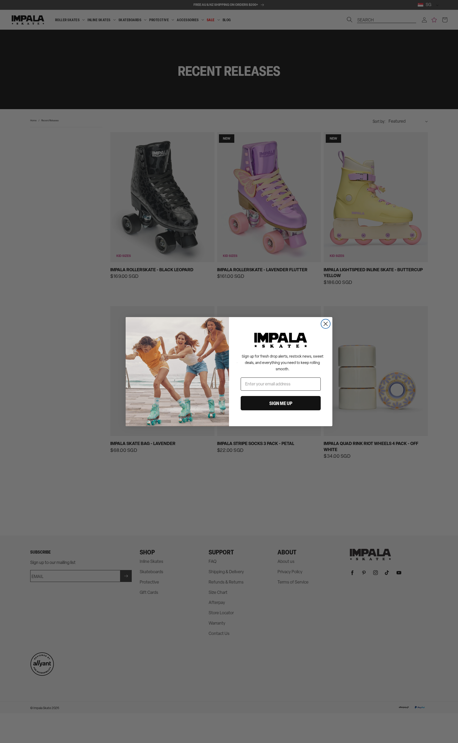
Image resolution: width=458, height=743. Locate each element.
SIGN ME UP (280, 403)
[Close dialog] (325, 323)
